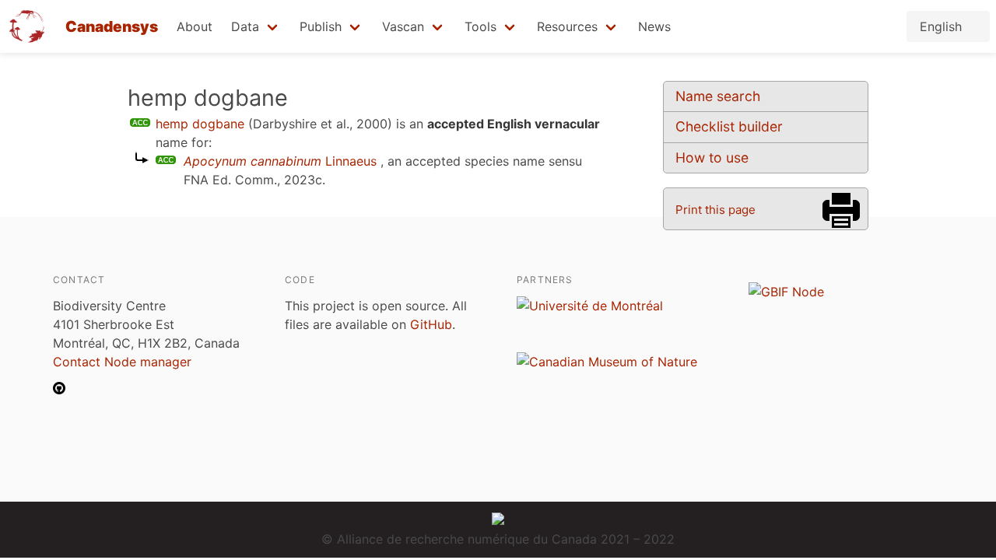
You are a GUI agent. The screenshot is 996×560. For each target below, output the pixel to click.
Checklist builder (729, 126)
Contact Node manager (122, 361)
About (194, 26)
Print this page (715, 209)
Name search (717, 96)
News (654, 26)
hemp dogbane (200, 123)
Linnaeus (280, 161)
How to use (712, 157)
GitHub (431, 324)
